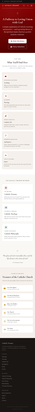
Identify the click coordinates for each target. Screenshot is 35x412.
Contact (4, 400)
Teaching (4, 356)
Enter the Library (17, 41)
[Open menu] (31, 5)
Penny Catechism (17, 47)
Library (4, 369)
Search (4, 395)
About (3, 398)
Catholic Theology (6, 376)
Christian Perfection (7, 386)
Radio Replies (5, 383)
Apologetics (5, 364)
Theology (4, 359)
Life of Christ (5, 381)
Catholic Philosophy (7, 378)
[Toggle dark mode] (27, 5)
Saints (3, 366)
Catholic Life (5, 361)
